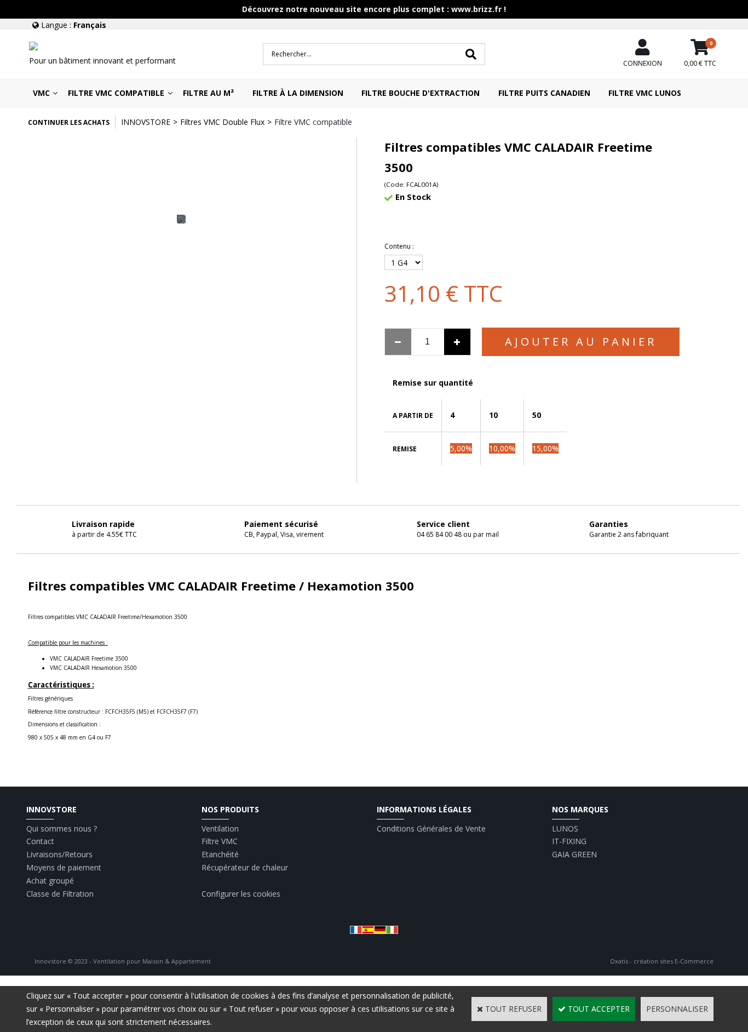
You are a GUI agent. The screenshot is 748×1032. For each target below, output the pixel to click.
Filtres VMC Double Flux (222, 122)
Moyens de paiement (63, 867)
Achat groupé (50, 880)
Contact (40, 841)
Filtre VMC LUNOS (644, 93)
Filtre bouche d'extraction (420, 93)
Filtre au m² (208, 93)
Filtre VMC (220, 841)
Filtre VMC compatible (116, 93)
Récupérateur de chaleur (245, 867)
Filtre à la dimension (297, 93)
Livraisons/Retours (59, 854)
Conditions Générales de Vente (431, 828)
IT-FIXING (569, 841)
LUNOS (565, 828)
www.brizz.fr (476, 9)
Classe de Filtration (60, 893)
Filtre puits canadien (544, 93)
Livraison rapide (103, 524)
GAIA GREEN (574, 854)
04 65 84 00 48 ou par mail (458, 534)
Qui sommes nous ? (61, 828)
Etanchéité (220, 854)
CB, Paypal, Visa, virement (284, 534)
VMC (41, 93)
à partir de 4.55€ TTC (104, 534)
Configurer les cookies (241, 893)
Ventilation (220, 828)
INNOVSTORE (145, 122)
